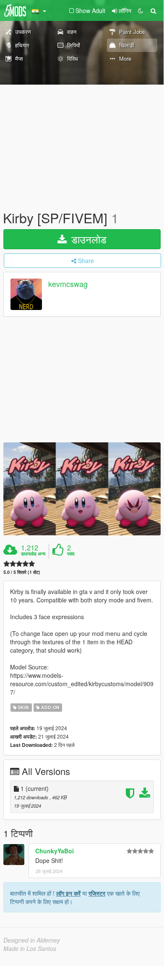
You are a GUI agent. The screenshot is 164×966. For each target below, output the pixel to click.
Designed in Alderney (31, 940)
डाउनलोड (87, 239)
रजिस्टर (97, 893)
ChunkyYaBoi (54, 851)
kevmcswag (68, 284)
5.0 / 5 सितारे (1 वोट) (21, 572)
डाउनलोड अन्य (33, 553)
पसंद (71, 553)
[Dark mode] (140, 10)
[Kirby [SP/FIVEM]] (82, 488)
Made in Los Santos (29, 948)
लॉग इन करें (68, 893)
